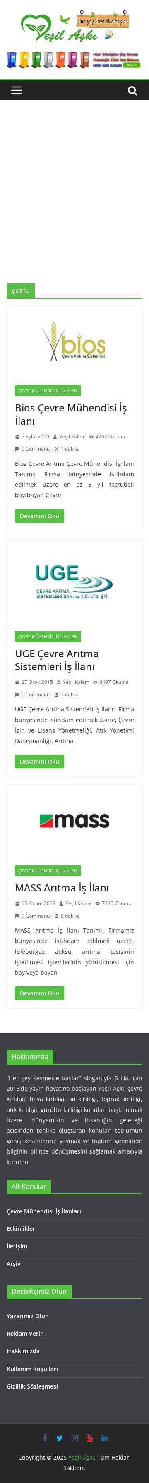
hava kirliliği (47, 1099)
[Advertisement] (74, 204)
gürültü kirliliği (61, 1110)
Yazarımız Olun (28, 1316)
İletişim (17, 1246)
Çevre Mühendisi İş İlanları (48, 391)
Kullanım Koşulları (32, 1369)
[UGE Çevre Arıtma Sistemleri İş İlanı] (74, 581)
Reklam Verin (25, 1333)
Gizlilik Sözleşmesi (32, 1386)
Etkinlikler (21, 1229)
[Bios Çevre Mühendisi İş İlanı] (74, 341)
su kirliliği (83, 1099)
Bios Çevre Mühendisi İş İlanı (71, 414)
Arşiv (13, 1264)
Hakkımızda (23, 1351)
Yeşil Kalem (72, 436)
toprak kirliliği (121, 1099)
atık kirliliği (22, 1110)
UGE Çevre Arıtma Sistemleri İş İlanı (57, 659)
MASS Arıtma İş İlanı (62, 887)
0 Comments (36, 448)
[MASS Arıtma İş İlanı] (74, 821)
